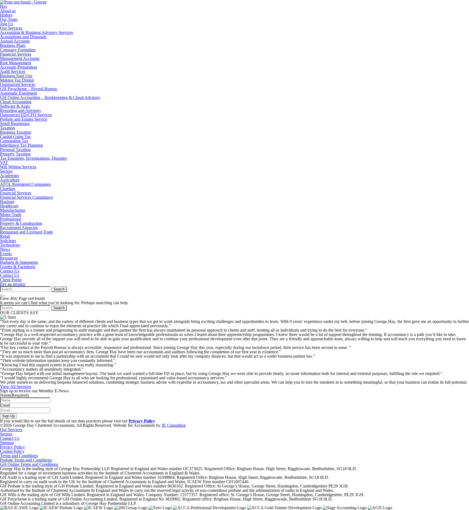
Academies (9, 175)
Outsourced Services (17, 84)
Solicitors (8, 240)
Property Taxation (15, 154)
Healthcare (9, 206)
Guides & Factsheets (17, 266)
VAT (4, 162)
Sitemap (7, 442)
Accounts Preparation (18, 67)
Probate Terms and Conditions (26, 460)
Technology (10, 245)
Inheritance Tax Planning (21, 145)
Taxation (7, 128)
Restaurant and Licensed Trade (26, 232)
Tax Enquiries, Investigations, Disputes (33, 158)
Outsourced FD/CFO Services (26, 115)
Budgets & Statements (19, 262)
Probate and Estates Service (23, 119)
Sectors (6, 171)
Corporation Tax (14, 141)
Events (6, 253)
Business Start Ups (16, 75)
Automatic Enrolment (18, 93)
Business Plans (13, 45)
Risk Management (15, 62)
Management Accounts (19, 58)
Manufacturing (12, 210)
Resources (9, 258)
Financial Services (15, 54)
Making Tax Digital (17, 80)
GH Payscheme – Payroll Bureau (28, 88)
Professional (10, 219)
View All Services (15, 386)
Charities (7, 188)
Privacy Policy (142, 421)
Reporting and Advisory (20, 110)
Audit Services (12, 71)
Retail (5, 236)
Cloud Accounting (15, 102)
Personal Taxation (15, 149)
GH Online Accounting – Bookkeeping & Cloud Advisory (50, 97)
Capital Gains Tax (15, 136)
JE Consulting (173, 425)
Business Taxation (15, 132)
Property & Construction (21, 223)
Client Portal (10, 279)
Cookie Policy (12, 451)
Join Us (6, 23)
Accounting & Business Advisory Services (36, 32)
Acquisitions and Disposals (23, 36)
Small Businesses (15, 123)
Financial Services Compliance (26, 197)
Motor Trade (10, 214)
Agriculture (10, 180)
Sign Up (8, 416)
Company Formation (18, 49)
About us (8, 10)
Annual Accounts (15, 41)
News (5, 249)
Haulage (7, 201)
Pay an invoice (12, 284)
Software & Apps (15, 106)
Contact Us (9, 271)
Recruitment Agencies (19, 227)
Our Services (11, 28)
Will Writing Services (18, 167)
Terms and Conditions (19, 455)
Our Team (8, 19)
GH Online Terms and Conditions (29, 464)
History (6, 15)
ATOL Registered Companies (25, 184)
